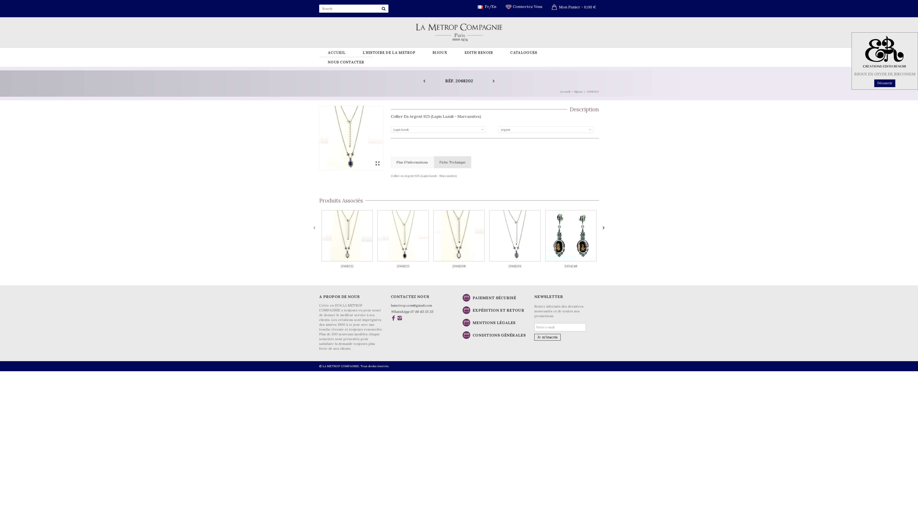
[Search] (383, 9)
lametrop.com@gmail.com (411, 305)
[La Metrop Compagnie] (459, 32)
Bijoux (439, 52)
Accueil (336, 52)
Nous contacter (346, 62)
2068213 (403, 266)
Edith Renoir (478, 52)
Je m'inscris (547, 337)
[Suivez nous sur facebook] (393, 318)
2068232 (347, 266)
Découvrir (884, 83)
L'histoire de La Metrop (389, 52)
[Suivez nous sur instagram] (399, 318)
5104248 (570, 266)
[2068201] (515, 235)
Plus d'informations (412, 162)
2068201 (514, 266)
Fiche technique (452, 162)
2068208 (459, 266)
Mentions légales (494, 322)
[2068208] (459, 235)
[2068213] (403, 235)
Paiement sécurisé (494, 297)
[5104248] (570, 235)
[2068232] (347, 235)
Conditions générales (499, 335)
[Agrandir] (377, 164)
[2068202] (351, 138)
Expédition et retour (498, 310)
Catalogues (523, 52)
